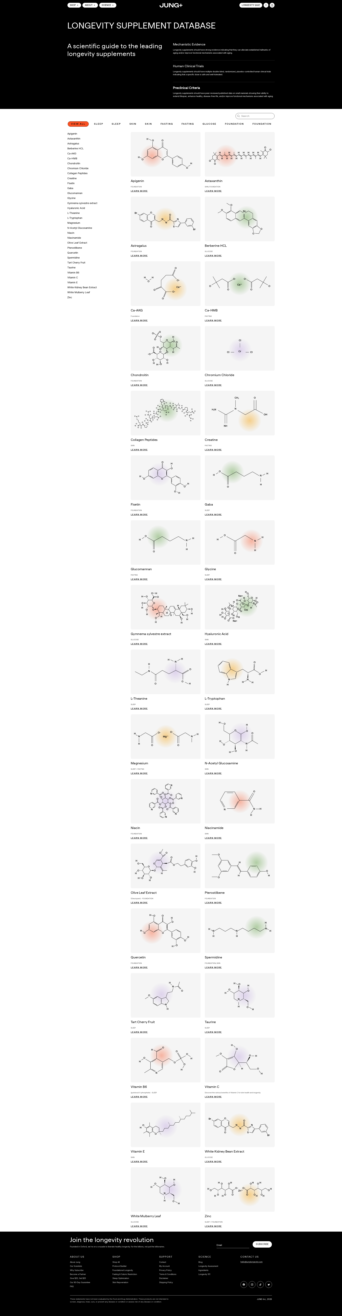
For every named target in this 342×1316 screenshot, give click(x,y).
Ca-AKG (71, 153)
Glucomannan (74, 193)
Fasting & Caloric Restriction (124, 1274)
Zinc (69, 297)
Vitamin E (72, 282)
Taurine (71, 267)
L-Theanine (73, 213)
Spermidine (73, 257)
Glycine (71, 198)
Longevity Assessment (208, 1266)
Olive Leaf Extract (77, 242)
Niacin (70, 232)
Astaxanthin (73, 138)
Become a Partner (78, 1274)
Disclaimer (163, 1278)
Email (219, 1245)
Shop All (116, 1262)
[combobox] (255, 116)
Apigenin (72, 133)
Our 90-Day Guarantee (80, 1282)
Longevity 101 (204, 1274)
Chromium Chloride (77, 168)
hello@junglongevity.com (251, 1262)
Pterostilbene (74, 247)
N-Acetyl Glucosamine (79, 228)
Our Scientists (76, 1266)
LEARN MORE (139, 191)
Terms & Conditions (167, 1274)
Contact (162, 1262)
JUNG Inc (261, 1299)
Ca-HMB (72, 158)
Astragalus (73, 143)
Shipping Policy (166, 1282)
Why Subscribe (76, 1270)
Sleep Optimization (120, 1278)
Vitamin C (72, 277)
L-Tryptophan (74, 218)
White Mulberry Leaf (78, 292)
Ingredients (203, 1270)
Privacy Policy (165, 1270)
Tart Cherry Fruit (76, 262)
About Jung (75, 1262)
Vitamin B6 (73, 272)
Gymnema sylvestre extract (82, 203)
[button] (74, 5)
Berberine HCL (75, 148)
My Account (164, 1266)
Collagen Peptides (77, 173)
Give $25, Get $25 (78, 1278)
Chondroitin (73, 163)
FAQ (72, 1286)
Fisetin (71, 183)
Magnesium (73, 222)
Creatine (72, 178)
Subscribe (262, 1244)
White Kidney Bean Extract (82, 287)
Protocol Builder (119, 1266)
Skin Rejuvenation (120, 1282)
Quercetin (72, 252)
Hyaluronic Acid (76, 208)
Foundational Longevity (122, 1270)
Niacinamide (74, 237)
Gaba (70, 188)
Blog (201, 1262)
